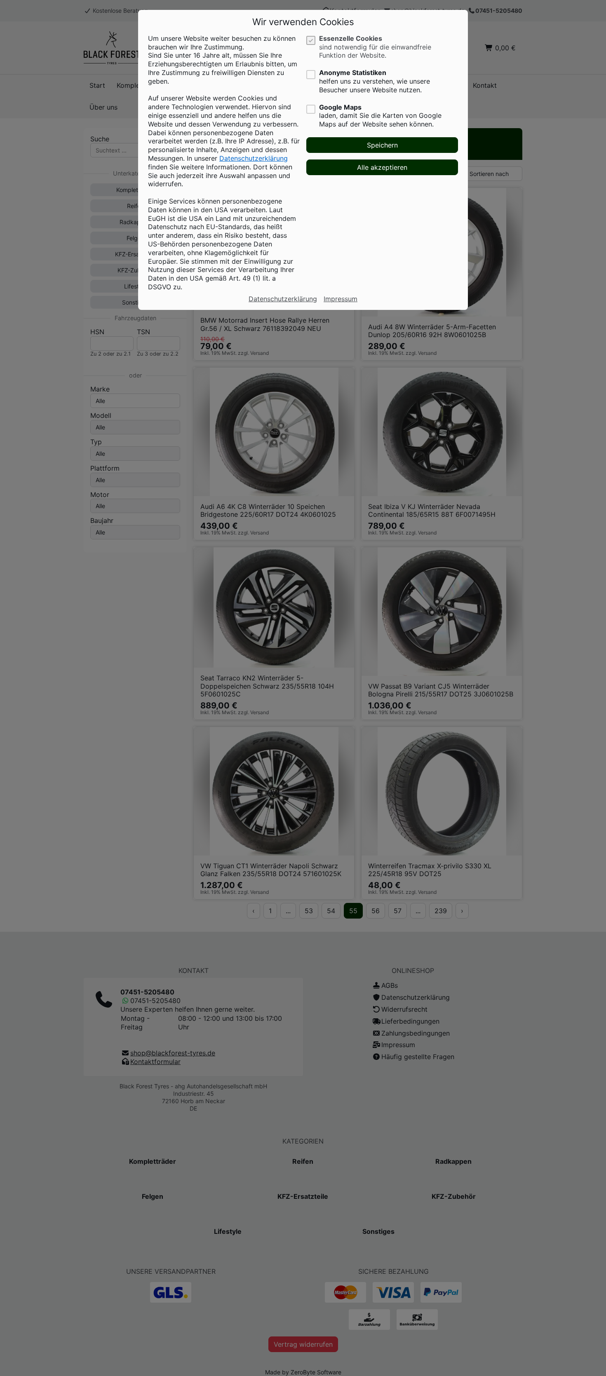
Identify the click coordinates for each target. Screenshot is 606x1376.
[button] (382, 145)
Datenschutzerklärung (253, 158)
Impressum (340, 299)
